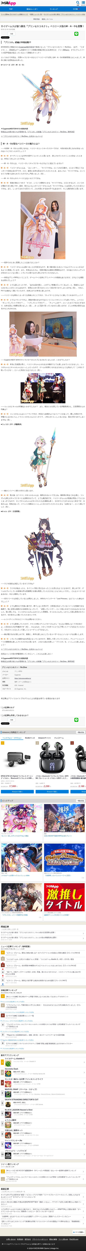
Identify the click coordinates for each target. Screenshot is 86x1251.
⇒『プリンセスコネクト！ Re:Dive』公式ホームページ (22, 136)
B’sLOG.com (74, 1239)
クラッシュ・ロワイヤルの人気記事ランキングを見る (17, 1021)
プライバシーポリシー (40, 1239)
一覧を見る (80, 732)
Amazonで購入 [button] (17, 791)
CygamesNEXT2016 (26, 47)
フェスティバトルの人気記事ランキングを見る (15, 1031)
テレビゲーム (59, 738)
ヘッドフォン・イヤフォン (12, 738)
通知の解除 (53, 1239)
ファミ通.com (63, 1239)
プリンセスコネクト (8, 710)
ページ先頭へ (79, 1232)
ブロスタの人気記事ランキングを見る (13, 1048)
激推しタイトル (47, 19)
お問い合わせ (11, 1239)
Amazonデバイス (44, 738)
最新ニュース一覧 (36, 14)
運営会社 (28, 1239)
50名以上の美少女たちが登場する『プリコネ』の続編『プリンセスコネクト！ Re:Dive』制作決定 (38, 131)
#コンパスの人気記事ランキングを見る (13, 1001)
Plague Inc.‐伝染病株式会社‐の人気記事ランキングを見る (17, 1040)
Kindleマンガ (30, 738)
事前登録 (36, 19)
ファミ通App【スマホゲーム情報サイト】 (14, 14)
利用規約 (20, 1239)
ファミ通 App (8, 3)
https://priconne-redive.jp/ (23, 678)
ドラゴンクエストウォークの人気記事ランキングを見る (18, 1012)
